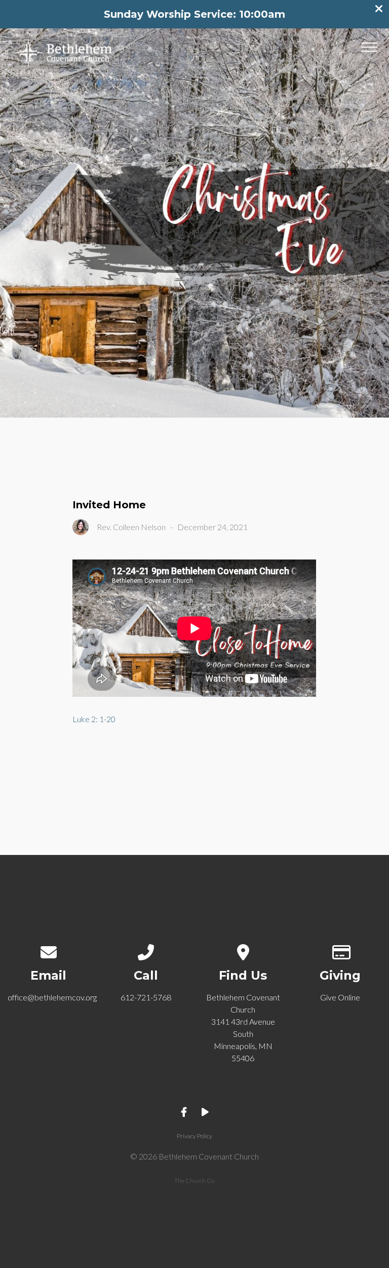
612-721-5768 (146, 997)
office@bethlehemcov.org (52, 997)
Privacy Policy (194, 1136)
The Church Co (194, 1180)
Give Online (340, 997)
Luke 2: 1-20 (93, 719)
